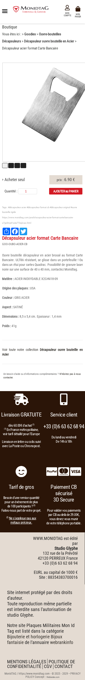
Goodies (30, 34)
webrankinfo (61, 642)
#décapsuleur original (60, 207)
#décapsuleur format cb (38, 207)
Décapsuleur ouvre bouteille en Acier (49, 41)
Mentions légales (26, 661)
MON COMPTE (67, 14)
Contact (64, 666)
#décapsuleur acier (17, 207)
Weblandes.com (53, 677)
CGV (48, 666)
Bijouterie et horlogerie (28, 637)
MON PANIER (78, 15)
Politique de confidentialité (41, 664)
